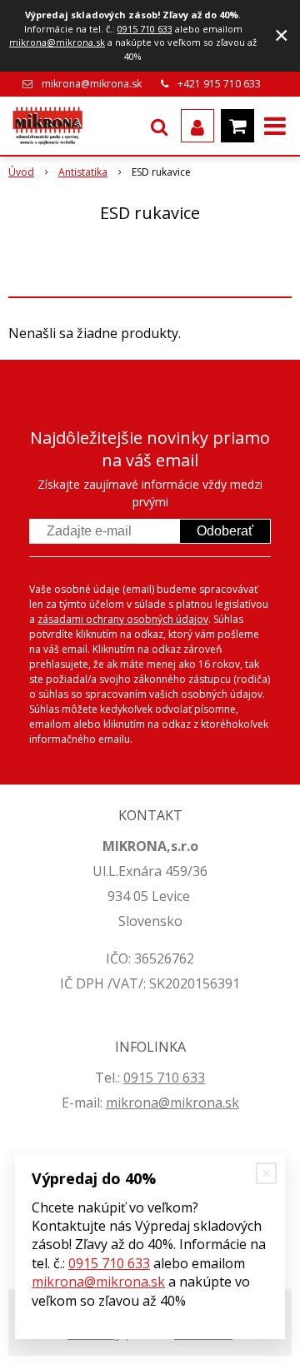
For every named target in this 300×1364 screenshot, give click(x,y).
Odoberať (225, 531)
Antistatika (83, 172)
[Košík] (237, 125)
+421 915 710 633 (219, 84)
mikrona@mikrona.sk (57, 42)
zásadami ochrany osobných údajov (123, 619)
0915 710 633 (145, 28)
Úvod (21, 172)
